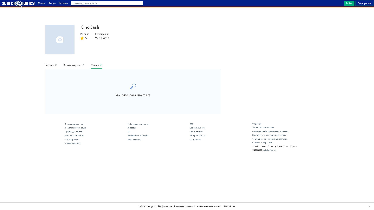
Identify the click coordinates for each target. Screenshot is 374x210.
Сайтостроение (72, 139)
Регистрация (364, 3)
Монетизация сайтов (74, 135)
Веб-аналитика (134, 139)
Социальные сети (198, 127)
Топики (51, 65)
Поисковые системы (74, 124)
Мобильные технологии (138, 124)
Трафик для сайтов (73, 131)
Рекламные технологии (138, 135)
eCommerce (195, 139)
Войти (349, 3)
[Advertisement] (187, 14)
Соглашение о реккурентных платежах (269, 139)
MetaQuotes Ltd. (270, 150)
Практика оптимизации (75, 127)
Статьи (96, 65)
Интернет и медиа (198, 135)
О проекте (257, 124)
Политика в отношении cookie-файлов (269, 135)
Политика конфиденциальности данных (270, 131)
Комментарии (73, 65)
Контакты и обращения (262, 142)
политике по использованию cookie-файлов (214, 206)
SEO (129, 131)
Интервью (132, 127)
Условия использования (263, 127)
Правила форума (72, 143)
